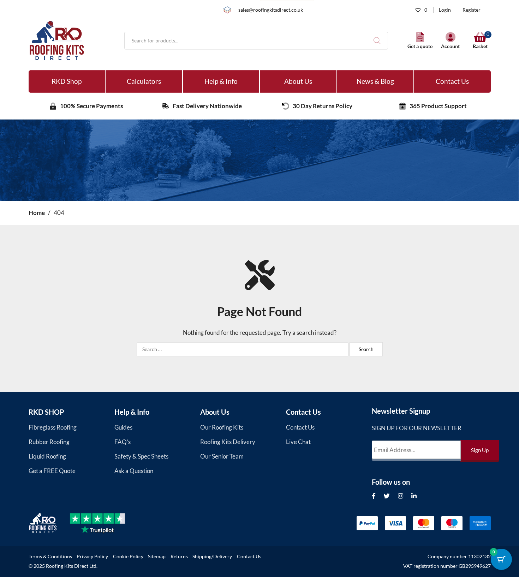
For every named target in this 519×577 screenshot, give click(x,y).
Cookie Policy (128, 556)
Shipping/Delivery (212, 556)
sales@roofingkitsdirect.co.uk (270, 10)
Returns (179, 556)
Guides (123, 427)
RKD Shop (67, 81)
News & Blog (375, 81)
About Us (298, 81)
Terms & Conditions (50, 556)
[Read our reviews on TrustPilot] (103, 523)
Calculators (144, 81)
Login (445, 10)
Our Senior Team (222, 456)
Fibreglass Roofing (53, 427)
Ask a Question (133, 470)
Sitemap (157, 556)
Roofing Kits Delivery (227, 441)
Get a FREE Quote (52, 470)
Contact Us (452, 81)
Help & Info (221, 81)
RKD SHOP (46, 412)
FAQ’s (122, 441)
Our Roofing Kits (221, 427)
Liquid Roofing (47, 456)
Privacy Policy (92, 556)
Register (472, 10)
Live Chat (298, 441)
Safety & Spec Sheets (141, 456)
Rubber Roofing (49, 441)
